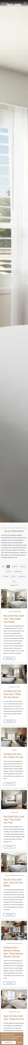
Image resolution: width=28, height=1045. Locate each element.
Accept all (9, 1042)
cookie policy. (14, 1038)
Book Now (4, 3)
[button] (25, 3)
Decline (19, 1042)
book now (9, 658)
